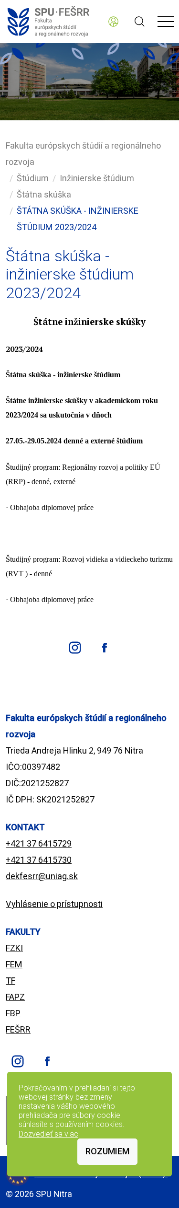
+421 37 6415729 (39, 843)
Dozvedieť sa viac (48, 1133)
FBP (13, 1013)
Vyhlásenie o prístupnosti (54, 904)
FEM (14, 964)
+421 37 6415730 (39, 860)
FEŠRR (18, 1029)
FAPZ (15, 997)
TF (10, 981)
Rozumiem (107, 1151)
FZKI (14, 948)
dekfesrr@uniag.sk (42, 876)
